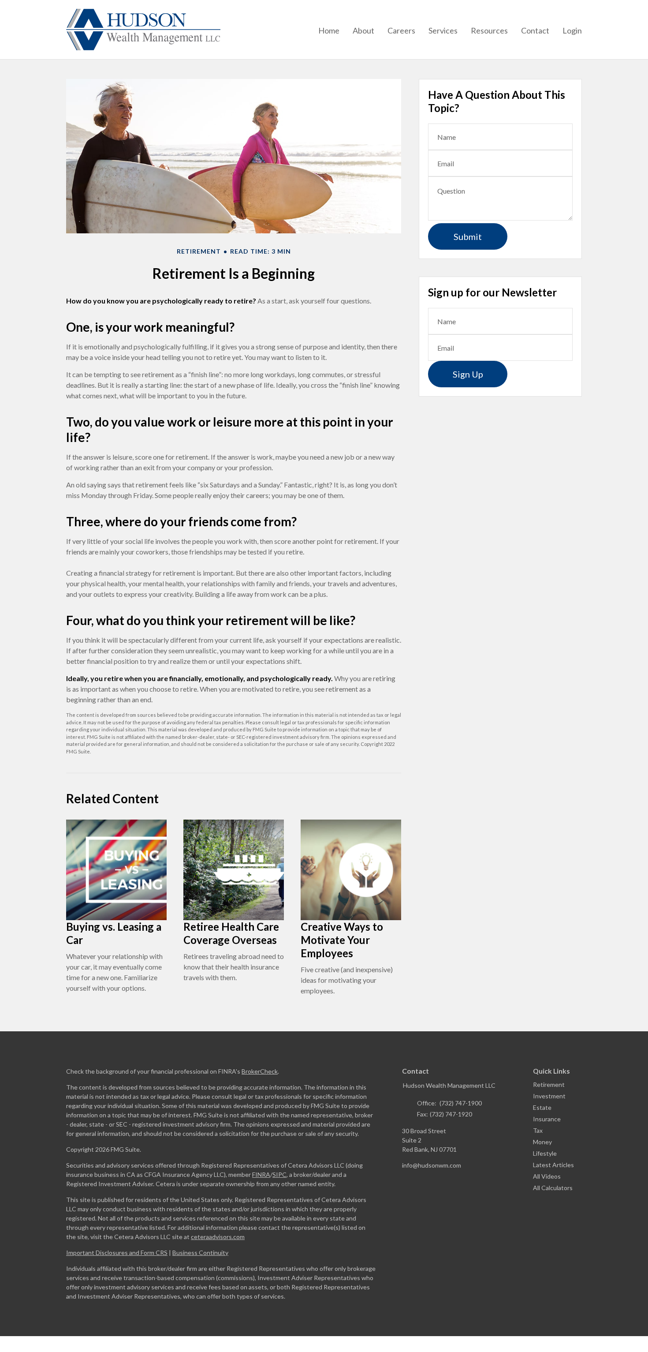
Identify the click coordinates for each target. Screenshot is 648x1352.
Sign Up (468, 374)
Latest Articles (553, 1164)
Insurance (547, 1119)
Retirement (549, 1084)
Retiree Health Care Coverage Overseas (231, 933)
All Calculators (553, 1187)
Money (542, 1142)
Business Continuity (200, 1252)
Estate (542, 1107)
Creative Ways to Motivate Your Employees (342, 939)
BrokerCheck (260, 1071)
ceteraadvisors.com (218, 1236)
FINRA (261, 1174)
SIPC (279, 1174)
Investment (549, 1096)
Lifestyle (545, 1153)
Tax (538, 1130)
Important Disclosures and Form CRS (117, 1252)
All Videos (547, 1176)
